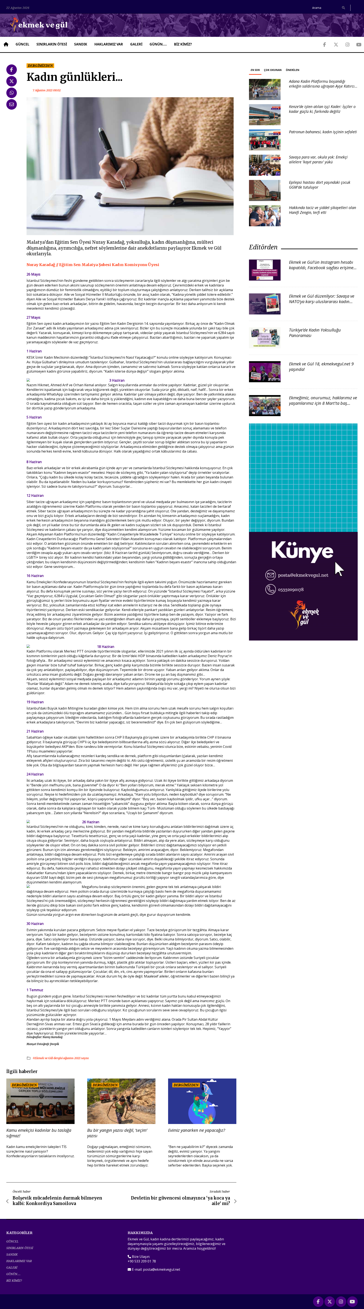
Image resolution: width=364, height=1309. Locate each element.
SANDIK (80, 44)
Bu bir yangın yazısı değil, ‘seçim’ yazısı (117, 1133)
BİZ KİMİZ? (183, 44)
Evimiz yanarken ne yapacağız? (196, 1130)
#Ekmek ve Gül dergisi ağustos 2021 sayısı (61, 1058)
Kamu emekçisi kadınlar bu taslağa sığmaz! (38, 1133)
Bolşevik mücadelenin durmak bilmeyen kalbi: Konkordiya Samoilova (57, 1200)
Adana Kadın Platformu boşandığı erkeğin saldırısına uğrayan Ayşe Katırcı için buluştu (322, 86)
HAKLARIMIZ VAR (108, 44)
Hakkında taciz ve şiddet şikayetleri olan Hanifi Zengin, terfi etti (322, 210)
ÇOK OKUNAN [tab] (273, 70)
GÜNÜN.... (158, 44)
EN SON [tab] (255, 70)
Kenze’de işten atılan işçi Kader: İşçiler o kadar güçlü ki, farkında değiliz (322, 109)
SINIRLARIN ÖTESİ (51, 44)
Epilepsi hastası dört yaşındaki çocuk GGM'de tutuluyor (319, 185)
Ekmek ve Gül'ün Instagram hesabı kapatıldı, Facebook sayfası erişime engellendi (321, 267)
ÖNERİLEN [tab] (292, 70)
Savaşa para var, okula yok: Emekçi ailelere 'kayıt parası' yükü (318, 159)
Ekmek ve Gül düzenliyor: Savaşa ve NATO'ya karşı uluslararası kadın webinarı (321, 301)
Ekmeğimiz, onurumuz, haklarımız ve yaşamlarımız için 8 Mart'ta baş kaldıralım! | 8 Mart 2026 (323, 403)
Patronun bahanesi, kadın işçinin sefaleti (323, 131)
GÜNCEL (22, 44)
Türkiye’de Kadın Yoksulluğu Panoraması (315, 332)
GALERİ (136, 44)
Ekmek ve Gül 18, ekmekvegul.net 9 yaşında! (321, 366)
